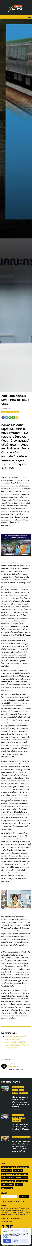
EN (24, 1231)
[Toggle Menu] (29, 17)
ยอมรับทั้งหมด (7, 1241)
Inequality (18, 1170)
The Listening (7, 1184)
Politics (15, 1092)
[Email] (13, 418)
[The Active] (15, 8)
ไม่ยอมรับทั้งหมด (15, 1241)
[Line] (10, 418)
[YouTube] (11, 1226)
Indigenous (6, 1170)
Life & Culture (8, 1174)
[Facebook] (3, 1226)
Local (21, 1090)
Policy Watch (14, 412)
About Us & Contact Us (12, 1202)
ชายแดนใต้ (19, 1184)
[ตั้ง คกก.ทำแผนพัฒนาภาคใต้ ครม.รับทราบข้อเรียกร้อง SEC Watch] (5, 1116)
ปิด (24, 1240)
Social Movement (17, 1087)
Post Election (8, 1177)
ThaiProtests (22, 1181)
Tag (3, 1163)
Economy (5, 412)
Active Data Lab (8, 1167)
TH (27, 1231)
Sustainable (23, 1092)
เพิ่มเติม (5, 1237)
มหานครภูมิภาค (7, 1188)
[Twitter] (6, 418)
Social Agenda (8, 1181)
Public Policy (21, 1177)
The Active (13, 1066)
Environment (22, 1167)
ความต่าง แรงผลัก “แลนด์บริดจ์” (15, 1042)
